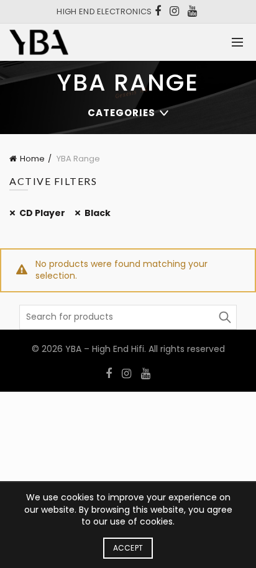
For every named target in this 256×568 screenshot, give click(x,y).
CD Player (42, 213)
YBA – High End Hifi (104, 349)
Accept (128, 548)
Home (32, 159)
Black (98, 213)
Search (224, 317)
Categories (121, 112)
